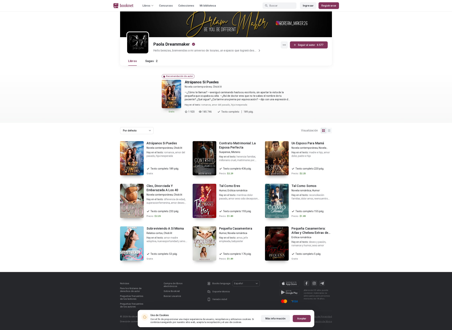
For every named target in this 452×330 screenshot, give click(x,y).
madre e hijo (316, 152)
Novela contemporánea (198, 86)
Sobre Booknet (172, 291)
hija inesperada (239, 104)
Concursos (166, 5)
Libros (132, 61)
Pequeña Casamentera (235, 228)
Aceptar (301, 318)
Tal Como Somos (304, 186)
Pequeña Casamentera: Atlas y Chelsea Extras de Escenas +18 (310, 233)
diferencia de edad (174, 199)
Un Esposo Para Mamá (308, 143)
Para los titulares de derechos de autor (130, 289)
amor (239, 237)
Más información (275, 318)
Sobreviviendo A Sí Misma (165, 228)
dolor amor (307, 198)
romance (206, 104)
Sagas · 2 (151, 61)
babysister (237, 241)
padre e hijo (304, 156)
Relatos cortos (155, 233)
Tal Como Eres (229, 186)
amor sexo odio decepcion (243, 198)
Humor (223, 190)
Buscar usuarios (172, 296)
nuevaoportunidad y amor (171, 241)
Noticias (124, 283)
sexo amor (318, 245)
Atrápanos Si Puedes (202, 82)
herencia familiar (246, 156)
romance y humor (301, 245)
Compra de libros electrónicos (173, 285)
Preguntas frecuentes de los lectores (131, 297)
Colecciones (186, 5)
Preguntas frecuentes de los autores (131, 305)
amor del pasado (221, 104)
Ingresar (308, 5)
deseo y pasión (317, 241)
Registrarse (328, 5)
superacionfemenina (158, 202)
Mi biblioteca (208, 5)
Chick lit (217, 86)
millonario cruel (227, 160)
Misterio (235, 152)
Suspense (224, 152)
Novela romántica (301, 190)
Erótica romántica (237, 190)
